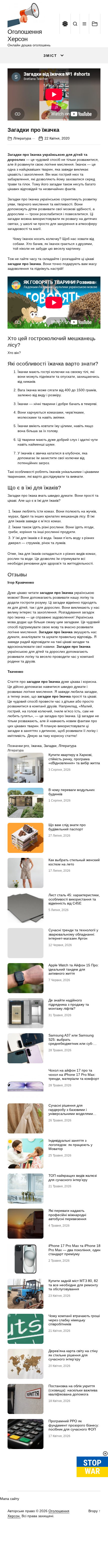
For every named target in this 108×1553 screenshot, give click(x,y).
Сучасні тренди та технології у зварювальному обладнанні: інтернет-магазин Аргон (73, 934)
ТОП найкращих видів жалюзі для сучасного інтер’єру (72, 1178)
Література (22, 138)
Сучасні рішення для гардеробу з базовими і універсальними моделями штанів (70, 1111)
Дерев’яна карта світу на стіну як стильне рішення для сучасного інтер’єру (73, 1355)
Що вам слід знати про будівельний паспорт (67, 827)
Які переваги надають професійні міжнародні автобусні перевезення (67, 1215)
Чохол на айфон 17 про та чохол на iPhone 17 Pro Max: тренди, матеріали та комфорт (73, 1074)
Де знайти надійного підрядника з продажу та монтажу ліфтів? (68, 1004)
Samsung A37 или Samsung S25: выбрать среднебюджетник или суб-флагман (71, 1041)
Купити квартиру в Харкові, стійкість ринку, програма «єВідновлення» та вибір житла (74, 759)
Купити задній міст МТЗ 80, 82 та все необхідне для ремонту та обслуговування (73, 1285)
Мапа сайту (9, 1499)
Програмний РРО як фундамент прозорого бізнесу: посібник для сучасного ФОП (73, 1425)
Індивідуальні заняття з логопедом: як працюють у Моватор (70, 1144)
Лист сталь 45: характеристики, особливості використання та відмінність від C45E (74, 899)
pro (26, 746)
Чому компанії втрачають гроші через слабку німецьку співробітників (74, 1320)
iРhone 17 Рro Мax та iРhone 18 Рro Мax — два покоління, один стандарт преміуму (74, 1250)
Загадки (50, 746)
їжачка (36, 746)
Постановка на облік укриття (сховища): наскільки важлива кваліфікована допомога (72, 1390)
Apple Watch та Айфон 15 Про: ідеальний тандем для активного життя (73, 969)
